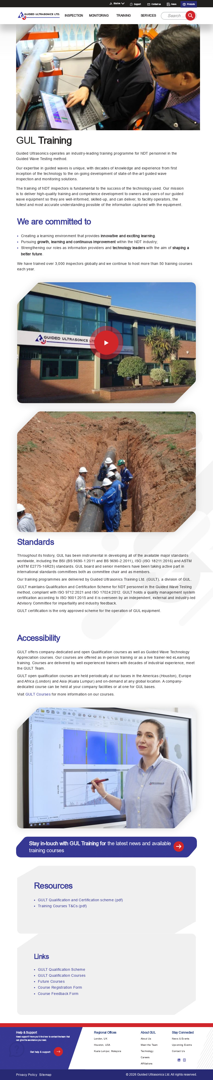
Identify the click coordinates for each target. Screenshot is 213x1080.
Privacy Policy (26, 1075)
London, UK (100, 1038)
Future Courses (51, 981)
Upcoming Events (182, 1045)
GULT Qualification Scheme (61, 969)
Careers (145, 1057)
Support (137, 4)
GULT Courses (38, 694)
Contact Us (178, 1051)
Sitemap (45, 1075)
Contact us (156, 4)
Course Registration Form (60, 987)
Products (191, 4)
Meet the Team (149, 1045)
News (173, 4)
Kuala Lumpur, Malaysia (107, 1051)
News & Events (180, 1038)
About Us (146, 1038)
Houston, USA (102, 1045)
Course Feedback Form (58, 994)
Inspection (74, 15)
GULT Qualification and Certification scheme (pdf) (80, 900)
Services (148, 15)
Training (123, 15)
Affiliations (146, 1063)
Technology (147, 1051)
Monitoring (99, 15)
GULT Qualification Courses (61, 975)
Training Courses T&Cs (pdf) (62, 906)
